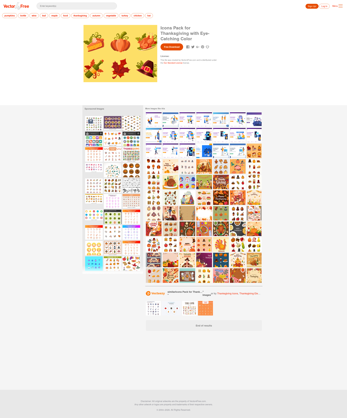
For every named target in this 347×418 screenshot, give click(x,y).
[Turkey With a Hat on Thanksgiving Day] (170, 166)
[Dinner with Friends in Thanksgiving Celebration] (204, 182)
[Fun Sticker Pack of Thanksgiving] (238, 166)
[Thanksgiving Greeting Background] (170, 275)
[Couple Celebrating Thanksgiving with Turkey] (187, 197)
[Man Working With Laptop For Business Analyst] (170, 119)
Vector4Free (16, 5)
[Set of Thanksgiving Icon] (187, 166)
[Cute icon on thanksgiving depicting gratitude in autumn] (154, 166)
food (65, 15)
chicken (138, 15)
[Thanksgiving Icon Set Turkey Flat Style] (112, 263)
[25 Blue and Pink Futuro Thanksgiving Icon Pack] (131, 232)
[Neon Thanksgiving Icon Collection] (187, 182)
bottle (23, 15)
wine (34, 15)
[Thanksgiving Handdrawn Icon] (154, 244)
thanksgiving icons (227, 293)
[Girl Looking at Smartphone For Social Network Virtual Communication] (254, 119)
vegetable (111, 15)
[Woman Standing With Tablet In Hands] (238, 151)
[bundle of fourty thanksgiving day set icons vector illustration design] (131, 201)
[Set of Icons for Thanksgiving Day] (221, 213)
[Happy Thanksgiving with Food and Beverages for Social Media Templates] (254, 213)
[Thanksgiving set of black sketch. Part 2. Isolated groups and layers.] (131, 185)
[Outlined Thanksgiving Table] (187, 275)
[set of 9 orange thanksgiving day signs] (94, 248)
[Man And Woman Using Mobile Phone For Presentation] (154, 135)
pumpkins (9, 15)
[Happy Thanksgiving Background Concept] (187, 244)
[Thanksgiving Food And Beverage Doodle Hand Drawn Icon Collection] (154, 275)
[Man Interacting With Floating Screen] (204, 151)
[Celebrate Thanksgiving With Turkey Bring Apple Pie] (187, 260)
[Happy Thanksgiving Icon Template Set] (204, 197)
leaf (44, 15)
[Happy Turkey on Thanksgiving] (238, 260)
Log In (324, 6)
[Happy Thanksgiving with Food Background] (204, 213)
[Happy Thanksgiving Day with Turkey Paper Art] (221, 244)
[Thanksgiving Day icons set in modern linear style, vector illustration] (131, 154)
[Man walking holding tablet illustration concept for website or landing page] (154, 151)
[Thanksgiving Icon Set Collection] (238, 213)
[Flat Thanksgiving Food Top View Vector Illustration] (238, 229)
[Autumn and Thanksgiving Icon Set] (131, 263)
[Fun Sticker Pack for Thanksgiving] (254, 151)
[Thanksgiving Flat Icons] (131, 139)
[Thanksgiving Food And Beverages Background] (254, 229)
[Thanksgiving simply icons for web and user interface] (112, 217)
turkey (125, 15)
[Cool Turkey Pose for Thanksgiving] (204, 166)
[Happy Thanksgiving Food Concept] (221, 197)
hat (149, 15)
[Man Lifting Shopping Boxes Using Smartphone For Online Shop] (170, 135)
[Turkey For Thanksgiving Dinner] (254, 260)
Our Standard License (173, 62)
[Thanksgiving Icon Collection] (254, 166)
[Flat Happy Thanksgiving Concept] (254, 197)
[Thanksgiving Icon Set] (221, 166)
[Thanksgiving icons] (112, 170)
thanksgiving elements (252, 293)
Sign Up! (312, 6)
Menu (335, 5)
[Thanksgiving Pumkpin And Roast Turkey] (187, 213)
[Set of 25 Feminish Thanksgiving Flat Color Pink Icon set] (112, 201)
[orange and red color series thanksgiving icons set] (112, 139)
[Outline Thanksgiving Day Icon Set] (204, 275)
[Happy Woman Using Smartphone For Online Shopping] (238, 119)
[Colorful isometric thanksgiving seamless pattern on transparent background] (131, 123)
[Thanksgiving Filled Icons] (94, 139)
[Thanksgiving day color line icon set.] (112, 185)
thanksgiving (80, 15)
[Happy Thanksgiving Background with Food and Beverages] (238, 275)
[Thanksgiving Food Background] (170, 260)
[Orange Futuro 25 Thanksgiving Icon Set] (94, 154)
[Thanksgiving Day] (131, 170)
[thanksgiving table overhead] (187, 229)
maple (54, 15)
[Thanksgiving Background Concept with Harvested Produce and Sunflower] (221, 182)
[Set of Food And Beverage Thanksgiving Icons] (170, 229)
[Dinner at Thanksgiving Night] (238, 197)
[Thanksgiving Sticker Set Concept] (204, 244)
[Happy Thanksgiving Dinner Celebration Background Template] (221, 275)
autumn (96, 15)
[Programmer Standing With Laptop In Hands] (221, 151)
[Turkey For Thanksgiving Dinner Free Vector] (170, 182)
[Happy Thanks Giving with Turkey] (154, 229)
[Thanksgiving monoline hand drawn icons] (170, 197)
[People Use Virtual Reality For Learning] (221, 119)
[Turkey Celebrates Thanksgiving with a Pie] (170, 213)
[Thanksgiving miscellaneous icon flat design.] (94, 217)
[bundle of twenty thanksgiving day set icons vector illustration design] (112, 154)
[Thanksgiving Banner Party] (154, 260)
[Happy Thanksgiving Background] (254, 275)
